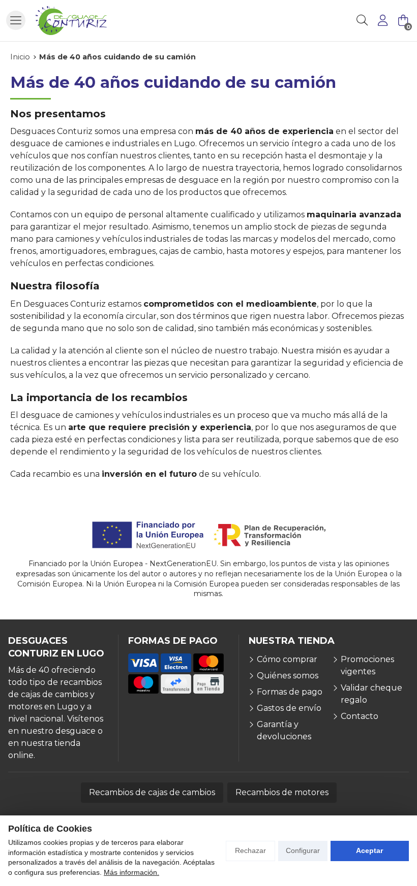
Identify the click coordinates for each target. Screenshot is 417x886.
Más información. (131, 872)
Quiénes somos (287, 675)
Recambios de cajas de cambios (152, 792)
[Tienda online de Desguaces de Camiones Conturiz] (71, 20)
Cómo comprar (287, 659)
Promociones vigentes (367, 665)
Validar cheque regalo (371, 694)
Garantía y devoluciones (284, 730)
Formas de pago (289, 692)
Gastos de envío (289, 708)
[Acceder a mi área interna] (382, 20)
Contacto (359, 716)
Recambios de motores (282, 792)
